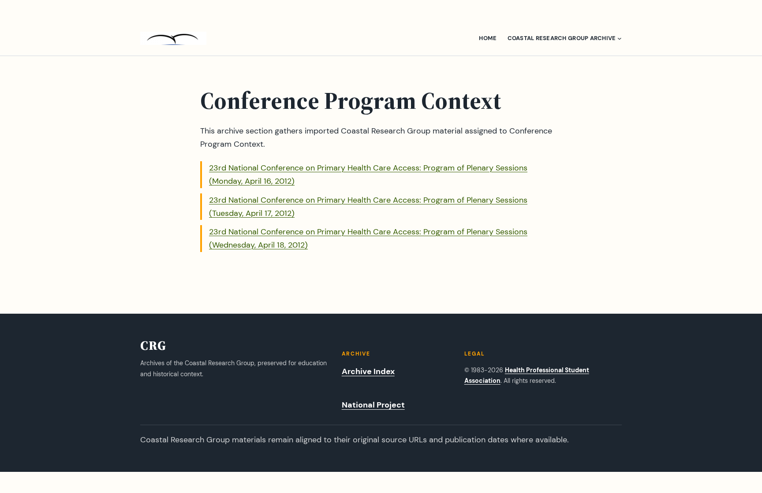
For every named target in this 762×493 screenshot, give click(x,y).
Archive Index (368, 371)
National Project (373, 405)
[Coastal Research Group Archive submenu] (619, 38)
